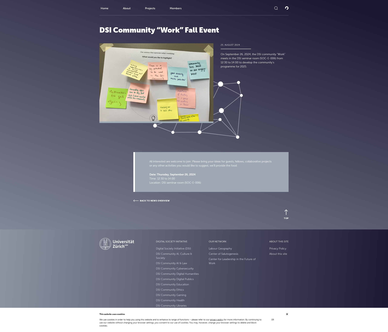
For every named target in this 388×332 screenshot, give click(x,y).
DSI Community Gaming (171, 295)
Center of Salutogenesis (223, 253)
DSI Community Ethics (170, 289)
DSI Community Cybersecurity (175, 268)
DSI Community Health (170, 300)
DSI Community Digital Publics (175, 279)
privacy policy (216, 319)
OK (272, 319)
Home (104, 8)
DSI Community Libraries (171, 305)
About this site (278, 253)
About (126, 8)
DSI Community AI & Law (171, 263)
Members (176, 8)
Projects (150, 8)
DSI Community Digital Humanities (177, 273)
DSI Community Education (172, 284)
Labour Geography (220, 248)
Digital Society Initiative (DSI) (173, 248)
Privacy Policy (277, 248)
